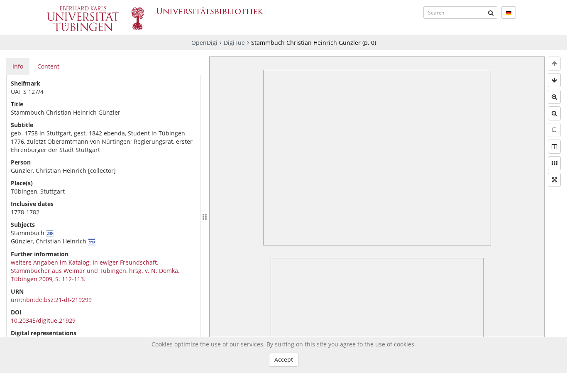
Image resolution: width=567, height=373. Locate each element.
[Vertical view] (554, 130)
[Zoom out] (554, 113)
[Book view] (554, 147)
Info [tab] (17, 66)
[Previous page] (554, 63)
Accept (283, 359)
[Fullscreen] (554, 180)
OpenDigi (204, 43)
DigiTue (234, 43)
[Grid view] (554, 163)
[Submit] (491, 12)
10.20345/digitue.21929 (43, 320)
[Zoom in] (554, 97)
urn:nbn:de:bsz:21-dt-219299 (51, 300)
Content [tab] (48, 66)
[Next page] (554, 80)
